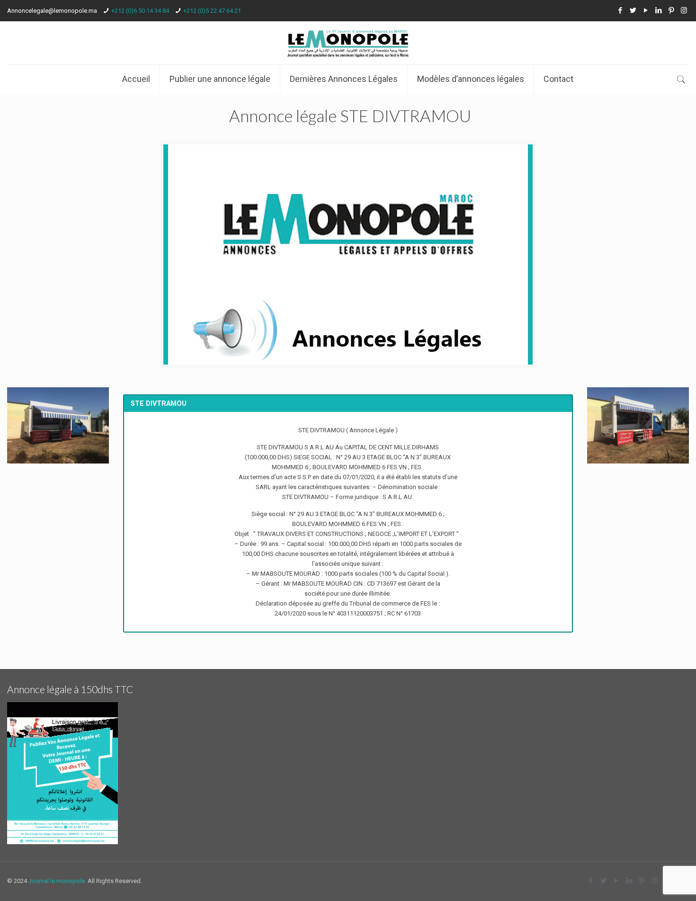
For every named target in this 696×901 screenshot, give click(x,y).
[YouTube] (646, 10)
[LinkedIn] (658, 10)
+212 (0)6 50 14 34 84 (140, 10)
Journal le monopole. (57, 880)
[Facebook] (620, 10)
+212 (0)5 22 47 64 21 (212, 10)
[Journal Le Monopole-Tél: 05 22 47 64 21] (348, 42)
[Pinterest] (671, 10)
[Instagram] (684, 10)
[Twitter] (633, 10)
